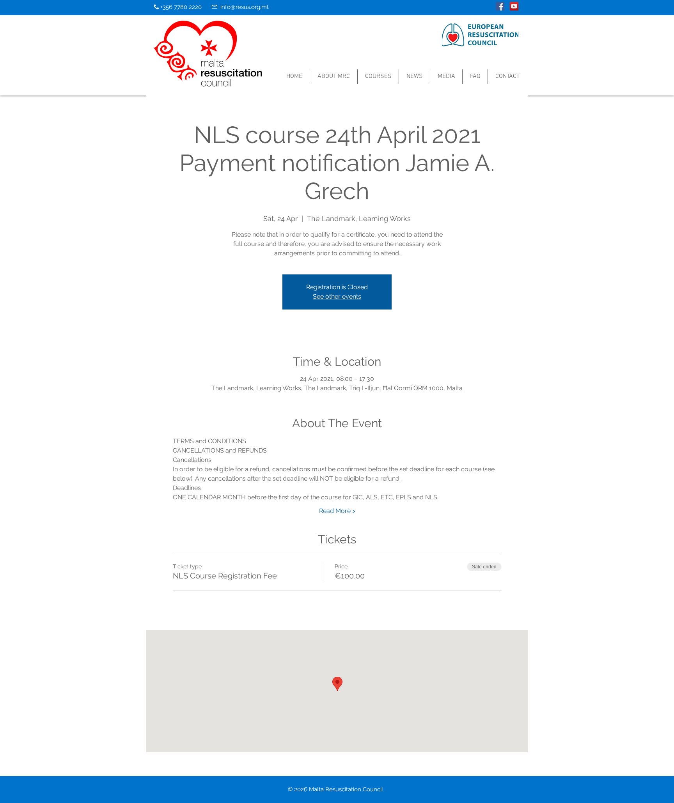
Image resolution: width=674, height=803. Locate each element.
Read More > (337, 511)
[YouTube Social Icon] (514, 6)
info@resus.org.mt (244, 7)
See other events (337, 296)
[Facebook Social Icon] (500, 6)
